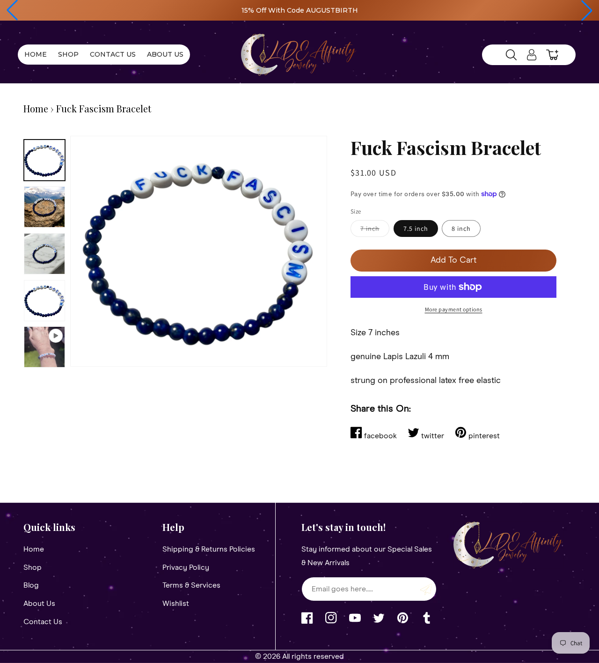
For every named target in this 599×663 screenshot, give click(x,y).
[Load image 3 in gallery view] (44, 253)
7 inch (374, 230)
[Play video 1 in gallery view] (44, 347)
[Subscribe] (426, 589)
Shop (32, 567)
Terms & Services (191, 585)
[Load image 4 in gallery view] (44, 300)
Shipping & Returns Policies (208, 549)
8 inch (461, 228)
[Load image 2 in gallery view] (44, 207)
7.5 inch (415, 228)
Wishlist (175, 603)
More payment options (453, 309)
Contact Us (42, 622)
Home (35, 108)
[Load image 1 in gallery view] (44, 160)
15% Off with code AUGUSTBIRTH (299, 10)
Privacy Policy (185, 567)
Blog (31, 585)
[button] (12, 10)
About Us (39, 603)
